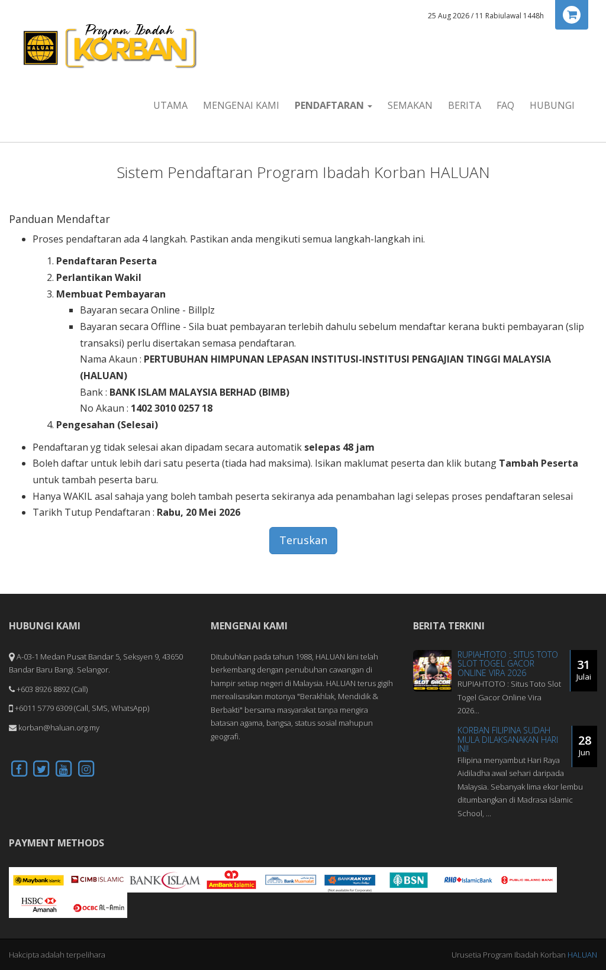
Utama (170, 105)
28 (584, 745)
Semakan (410, 105)
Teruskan (303, 540)
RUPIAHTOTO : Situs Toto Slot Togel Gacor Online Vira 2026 (507, 663)
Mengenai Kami (241, 105)
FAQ (505, 105)
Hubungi (552, 105)
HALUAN (582, 954)
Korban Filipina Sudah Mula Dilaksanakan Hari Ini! (507, 739)
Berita (464, 105)
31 (583, 669)
